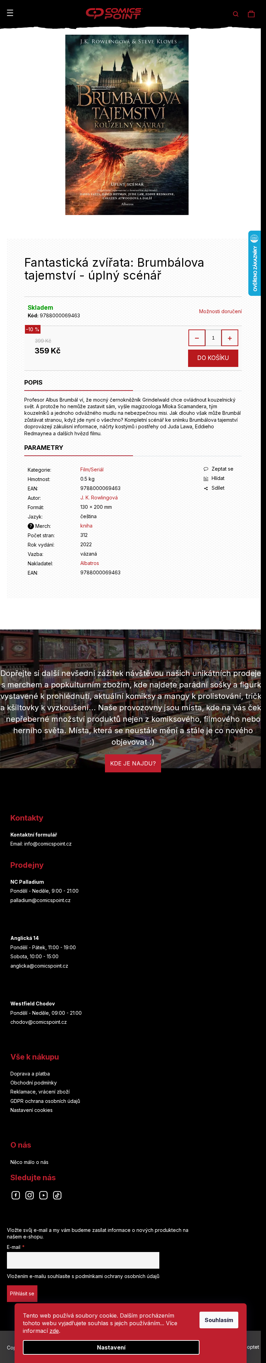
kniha (86, 526)
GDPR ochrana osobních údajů (45, 1101)
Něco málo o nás (29, 1162)
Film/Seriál (92, 469)
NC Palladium (27, 882)
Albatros (89, 563)
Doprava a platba (30, 1074)
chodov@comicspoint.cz (38, 1022)
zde (54, 1330)
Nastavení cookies (31, 1110)
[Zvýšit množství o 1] (229, 337)
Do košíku (213, 357)
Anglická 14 (24, 938)
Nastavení (111, 1347)
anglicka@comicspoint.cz (39, 966)
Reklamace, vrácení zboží (40, 1092)
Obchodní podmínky (33, 1083)
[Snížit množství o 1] (197, 337)
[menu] (10, 13)
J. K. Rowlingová (99, 497)
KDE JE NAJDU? (133, 763)
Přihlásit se (22, 1293)
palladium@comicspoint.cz (40, 900)
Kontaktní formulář (33, 835)
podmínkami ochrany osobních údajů (117, 1276)
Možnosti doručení (220, 311)
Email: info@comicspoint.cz (41, 844)
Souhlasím (219, 1320)
